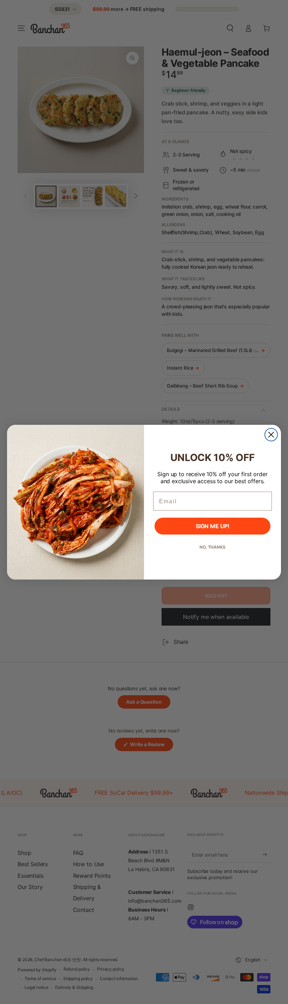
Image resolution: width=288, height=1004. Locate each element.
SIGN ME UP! (212, 526)
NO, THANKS (212, 547)
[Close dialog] (271, 434)
